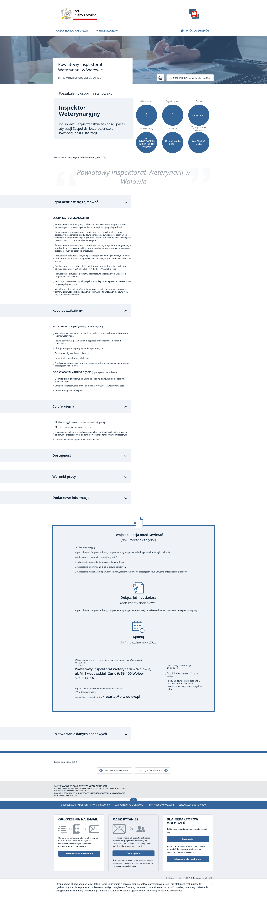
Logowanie (187, 839)
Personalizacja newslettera (79, 853)
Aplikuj (138, 639)
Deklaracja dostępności (192, 805)
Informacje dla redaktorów (187, 859)
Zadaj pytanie (133, 853)
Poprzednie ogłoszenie (116, 770)
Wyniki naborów (107, 30)
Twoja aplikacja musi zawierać (138, 537)
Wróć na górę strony (133, 799)
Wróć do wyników (197, 30)
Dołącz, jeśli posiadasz (138, 600)
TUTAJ (103, 157)
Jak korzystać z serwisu (129, 805)
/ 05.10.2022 (190, 77)
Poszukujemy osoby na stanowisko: (86, 93)
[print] (160, 77)
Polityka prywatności (198, 878)
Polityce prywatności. (172, 890)
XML (211, 878)
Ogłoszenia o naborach (72, 30)
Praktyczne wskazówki (161, 805)
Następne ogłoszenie (151, 770)
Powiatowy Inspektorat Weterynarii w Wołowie (80, 67)
